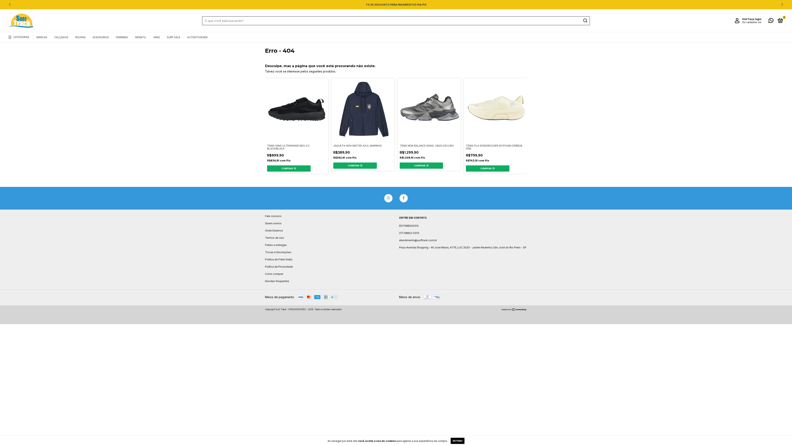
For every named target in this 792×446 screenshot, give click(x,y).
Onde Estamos (274, 230)
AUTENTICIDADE (197, 37)
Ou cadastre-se (751, 22)
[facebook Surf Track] (404, 198)
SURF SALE (173, 37)
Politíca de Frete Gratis (278, 259)
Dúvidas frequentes (277, 281)
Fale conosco (273, 216)
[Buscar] (585, 20)
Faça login (754, 19)
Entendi (457, 441)
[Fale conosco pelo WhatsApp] (771, 21)
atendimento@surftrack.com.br (418, 240)
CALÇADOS (61, 37)
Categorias (21, 37)
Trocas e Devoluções (278, 252)
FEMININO (122, 37)
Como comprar (274, 273)
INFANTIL (140, 37)
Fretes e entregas (276, 245)
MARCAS (42, 37)
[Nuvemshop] (514, 310)
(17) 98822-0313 (409, 233)
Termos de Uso (274, 237)
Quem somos (273, 223)
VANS (156, 37)
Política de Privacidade (279, 266)
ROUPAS (80, 37)
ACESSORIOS (101, 37)
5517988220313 (408, 225)
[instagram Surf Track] (388, 198)
